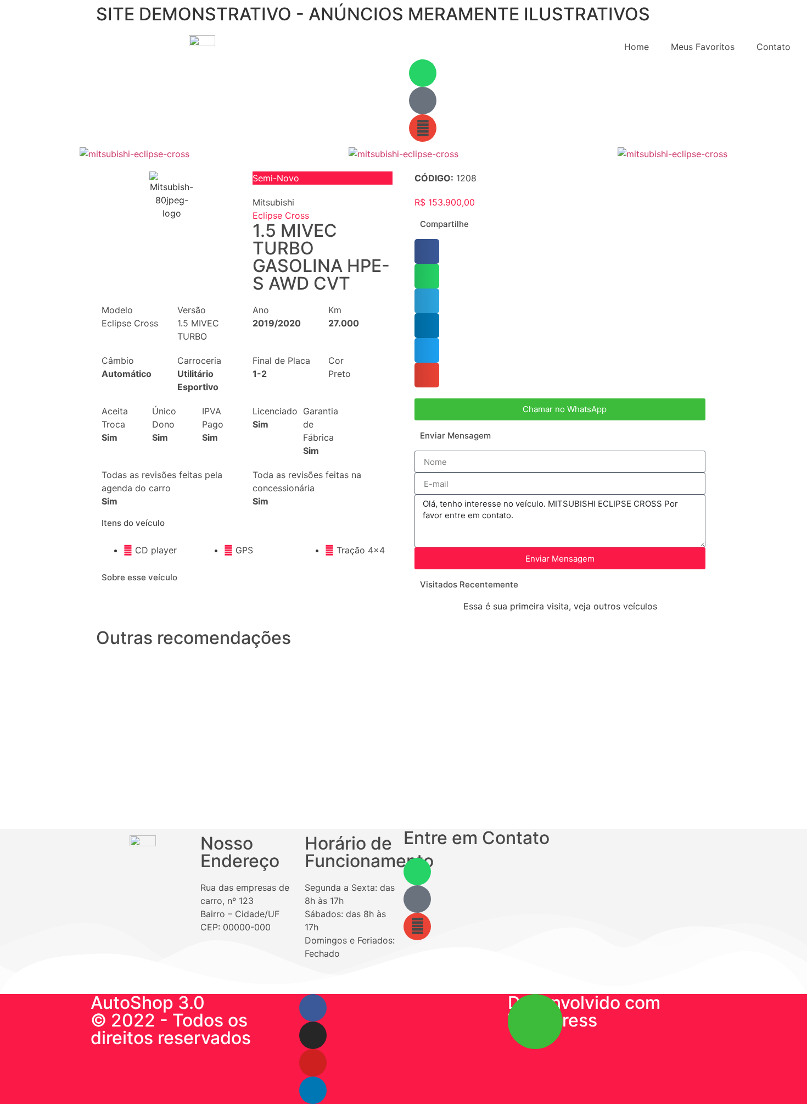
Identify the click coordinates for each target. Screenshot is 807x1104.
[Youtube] (313, 1063)
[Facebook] (313, 1008)
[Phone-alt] (422, 100)
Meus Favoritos (703, 46)
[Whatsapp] (422, 73)
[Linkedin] (313, 1090)
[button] (10, 154)
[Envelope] (422, 128)
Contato (773, 46)
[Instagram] (313, 1035)
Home (636, 46)
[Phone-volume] (417, 899)
